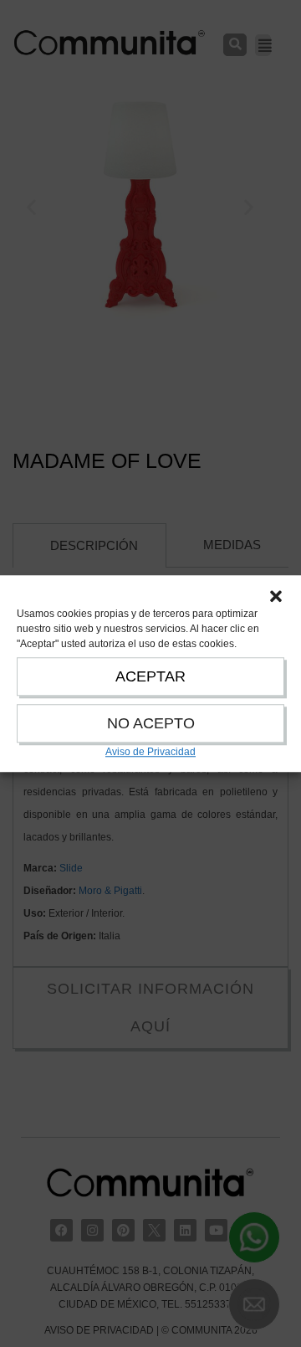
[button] (276, 596)
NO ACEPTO (151, 723)
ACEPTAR (150, 676)
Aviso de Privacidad (150, 752)
